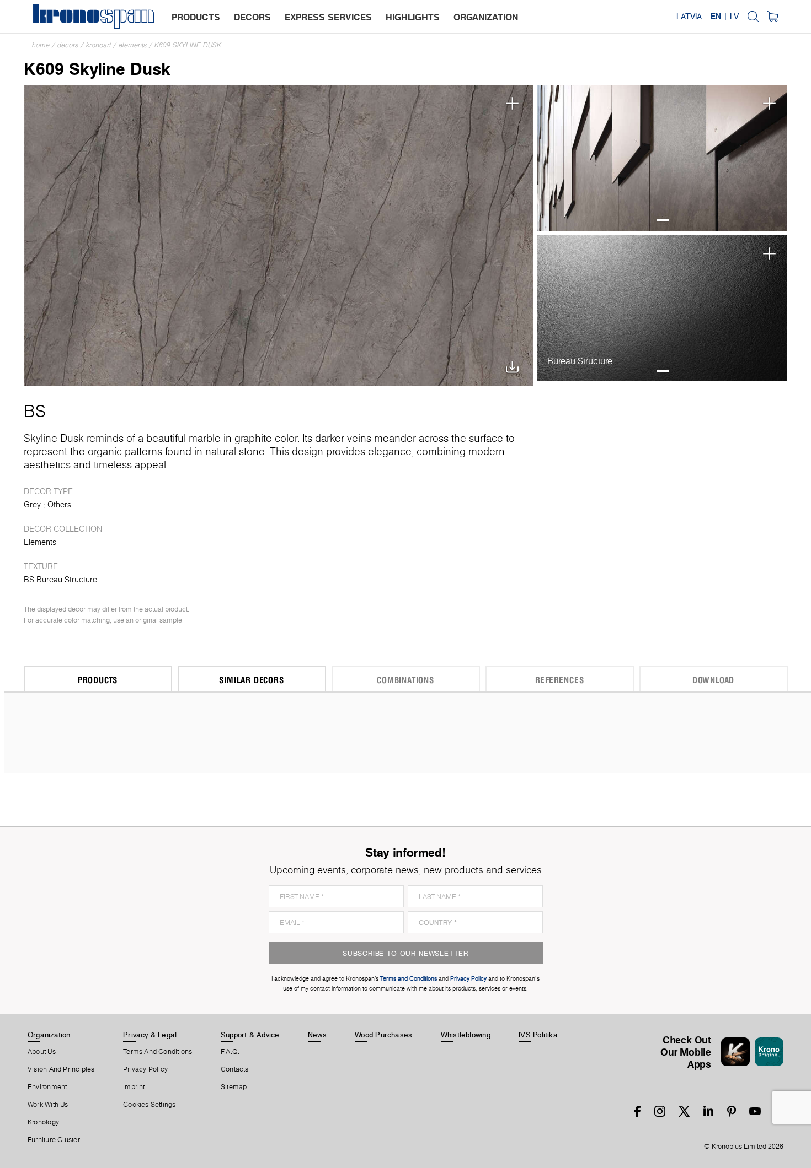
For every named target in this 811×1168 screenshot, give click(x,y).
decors (252, 17)
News (317, 1034)
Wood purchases (383, 1034)
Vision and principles (61, 1069)
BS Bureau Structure (60, 579)
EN (716, 16)
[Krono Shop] (772, 16)
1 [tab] (663, 220)
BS (35, 411)
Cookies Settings (149, 1104)
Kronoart (98, 45)
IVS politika (538, 1034)
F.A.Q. (230, 1051)
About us (42, 1051)
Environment (47, 1087)
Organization (49, 1034)
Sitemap (234, 1087)
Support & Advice (250, 1034)
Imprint (134, 1087)
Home (41, 45)
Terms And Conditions (157, 1051)
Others (59, 504)
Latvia (689, 16)
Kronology (43, 1122)
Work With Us (48, 1104)
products (196, 17)
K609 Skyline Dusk (187, 45)
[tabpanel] (662, 158)
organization (485, 17)
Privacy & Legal (150, 1034)
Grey (32, 504)
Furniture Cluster (54, 1139)
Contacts (235, 1069)
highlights (413, 17)
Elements (133, 45)
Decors (67, 45)
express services (328, 17)
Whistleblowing (465, 1034)
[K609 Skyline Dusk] (279, 234)
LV (734, 16)
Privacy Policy (145, 1069)
